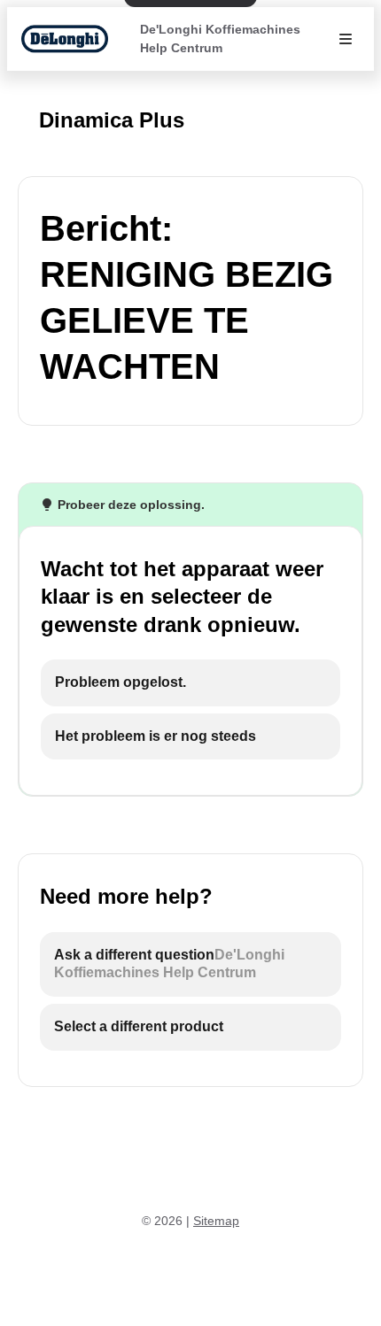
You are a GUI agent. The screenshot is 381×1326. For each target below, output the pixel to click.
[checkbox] (190, 682)
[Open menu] (345, 39)
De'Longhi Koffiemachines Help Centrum (220, 38)
